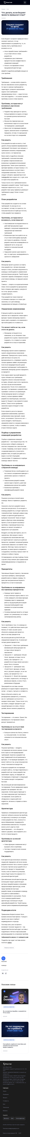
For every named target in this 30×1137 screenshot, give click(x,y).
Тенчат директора (20, 1118)
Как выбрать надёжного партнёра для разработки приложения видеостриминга (14, 1045)
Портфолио (6, 1094)
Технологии (6, 1107)
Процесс (5, 1097)
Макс (12, 1118)
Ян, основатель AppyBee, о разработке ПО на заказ (14, 1011)
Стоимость (6, 1101)
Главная (3, 9)
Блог (8, 9)
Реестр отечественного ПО (10, 1133)
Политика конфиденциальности (11, 1128)
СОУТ (19, 1133)
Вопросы (5, 1110)
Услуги (4, 1091)
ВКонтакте (6, 1118)
